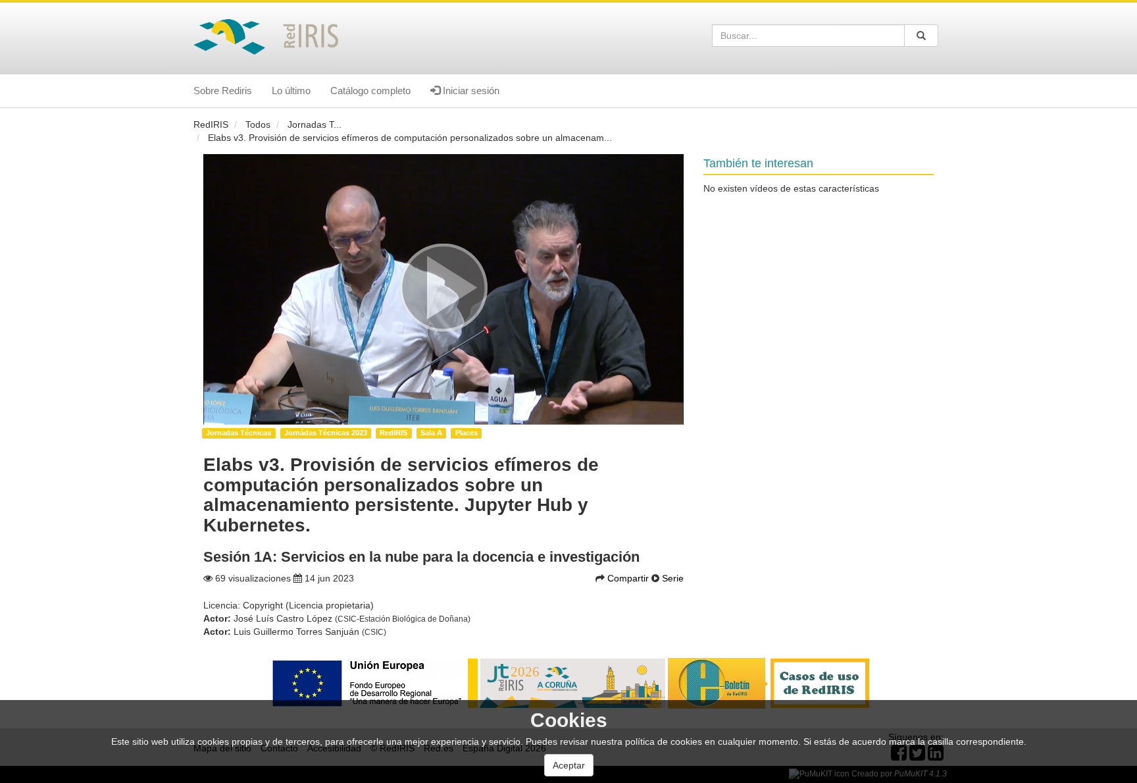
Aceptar (569, 765)
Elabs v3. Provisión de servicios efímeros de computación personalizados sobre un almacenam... (410, 137)
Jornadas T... (314, 124)
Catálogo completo (370, 90)
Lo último (291, 90)
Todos (257, 124)
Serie (673, 578)
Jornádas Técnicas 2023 (325, 433)
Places (466, 433)
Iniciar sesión (469, 90)
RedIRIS (210, 124)
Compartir (629, 578)
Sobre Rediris (222, 90)
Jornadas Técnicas (238, 433)
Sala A (431, 433)
